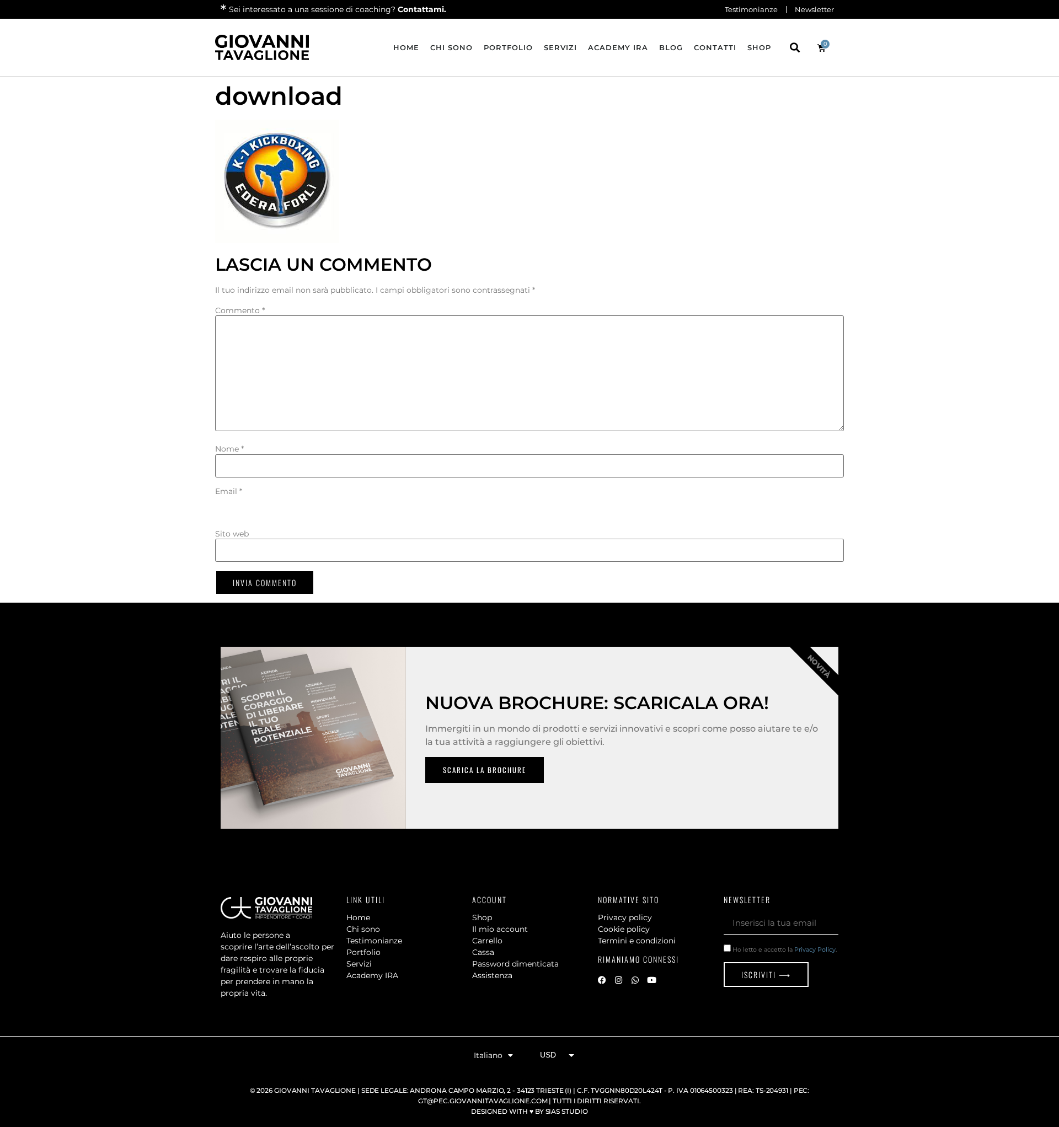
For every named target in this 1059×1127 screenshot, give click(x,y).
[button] (794, 48)
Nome (229, 449)
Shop (759, 47)
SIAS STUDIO (566, 1111)
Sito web (232, 534)
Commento (240, 310)
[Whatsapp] (635, 980)
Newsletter (814, 9)
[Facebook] (601, 980)
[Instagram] (618, 980)
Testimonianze (751, 9)
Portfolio (508, 47)
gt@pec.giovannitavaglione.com (482, 1101)
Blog (671, 47)
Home (406, 47)
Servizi (560, 47)
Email (228, 491)
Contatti (715, 47)
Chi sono (451, 47)
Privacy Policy (815, 949)
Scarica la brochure (484, 769)
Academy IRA (618, 47)
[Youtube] (651, 980)
